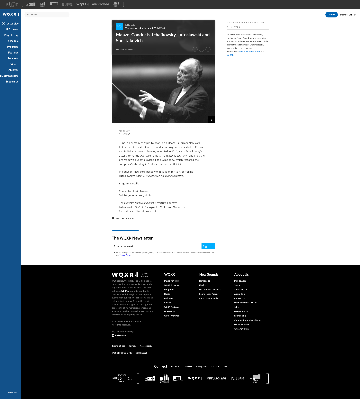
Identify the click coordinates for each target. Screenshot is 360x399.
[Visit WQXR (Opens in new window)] (82, 4)
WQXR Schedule (171, 285)
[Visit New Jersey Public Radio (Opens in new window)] (238, 378)
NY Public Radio (241, 324)
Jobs (236, 307)
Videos (14, 64)
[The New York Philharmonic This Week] (120, 26)
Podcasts (13, 58)
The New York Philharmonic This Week (145, 28)
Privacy (132, 346)
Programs (13, 46)
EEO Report (141, 353)
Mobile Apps (240, 280)
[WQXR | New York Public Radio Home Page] (10, 14)
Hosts (167, 294)
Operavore (169, 311)
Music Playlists (171, 280)
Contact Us (239, 298)
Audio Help (239, 294)
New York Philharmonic (249, 51)
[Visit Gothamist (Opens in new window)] (42, 4)
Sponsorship (240, 315)
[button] (211, 119)
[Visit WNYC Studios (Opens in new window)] (54, 4)
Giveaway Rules (241, 328)
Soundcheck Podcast (209, 294)
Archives (13, 69)
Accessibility (146, 346)
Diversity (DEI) (241, 311)
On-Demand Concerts (209, 289)
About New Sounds (208, 298)
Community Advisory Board (247, 320)
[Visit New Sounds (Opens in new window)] (100, 4)
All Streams (12, 29)
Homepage (204, 280)
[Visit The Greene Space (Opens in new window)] (116, 4)
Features (13, 52)
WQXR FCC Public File (122, 353)
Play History (11, 35)
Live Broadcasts (9, 75)
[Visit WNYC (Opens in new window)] (30, 4)
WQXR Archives (171, 315)
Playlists (203, 285)
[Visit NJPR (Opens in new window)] (67, 4)
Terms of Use (118, 346)
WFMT (230, 55)
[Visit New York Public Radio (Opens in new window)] (121, 378)
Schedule (13, 40)
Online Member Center (245, 302)
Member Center (348, 14)
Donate (331, 14)
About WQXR (240, 289)
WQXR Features (171, 307)
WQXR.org (126, 291)
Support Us (12, 81)
